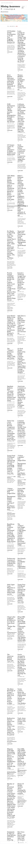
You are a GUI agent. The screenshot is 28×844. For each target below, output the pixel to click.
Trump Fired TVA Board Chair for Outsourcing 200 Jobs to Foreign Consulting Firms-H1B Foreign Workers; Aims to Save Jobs (11, 464)
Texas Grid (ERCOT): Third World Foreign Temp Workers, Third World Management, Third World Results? (22, 239)
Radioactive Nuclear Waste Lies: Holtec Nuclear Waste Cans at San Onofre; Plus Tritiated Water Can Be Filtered (11, 726)
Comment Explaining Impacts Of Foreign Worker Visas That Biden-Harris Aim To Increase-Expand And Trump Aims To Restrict (22, 428)
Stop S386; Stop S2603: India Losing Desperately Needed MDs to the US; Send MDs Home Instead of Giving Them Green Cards (22, 757)
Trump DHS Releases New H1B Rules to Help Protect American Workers (22, 493)
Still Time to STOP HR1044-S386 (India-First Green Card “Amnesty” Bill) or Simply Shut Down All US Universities (22, 324)
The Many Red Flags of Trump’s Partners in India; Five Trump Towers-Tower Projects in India (11, 696)
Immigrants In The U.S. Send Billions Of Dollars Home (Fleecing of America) (11, 836)
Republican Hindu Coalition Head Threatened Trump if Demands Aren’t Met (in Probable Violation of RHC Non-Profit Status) (11, 532)
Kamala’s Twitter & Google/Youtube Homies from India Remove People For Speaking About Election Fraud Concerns (22, 281)
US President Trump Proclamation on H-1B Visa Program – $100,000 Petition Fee (11, 36)
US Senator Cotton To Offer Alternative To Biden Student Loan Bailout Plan (11, 149)
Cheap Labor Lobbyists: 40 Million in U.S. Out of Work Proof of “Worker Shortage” (11, 622)
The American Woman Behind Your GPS (10, 658)
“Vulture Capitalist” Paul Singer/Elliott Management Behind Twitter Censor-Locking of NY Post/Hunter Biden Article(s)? (22, 466)
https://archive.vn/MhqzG (22, 482)
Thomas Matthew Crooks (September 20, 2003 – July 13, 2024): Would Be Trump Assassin (22, 82)
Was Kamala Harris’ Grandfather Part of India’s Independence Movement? (22, 564)
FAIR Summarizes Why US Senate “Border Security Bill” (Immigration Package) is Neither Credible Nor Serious (11, 112)
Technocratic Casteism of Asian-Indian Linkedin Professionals (11, 562)
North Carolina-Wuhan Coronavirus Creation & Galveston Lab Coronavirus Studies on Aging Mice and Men (21, 153)
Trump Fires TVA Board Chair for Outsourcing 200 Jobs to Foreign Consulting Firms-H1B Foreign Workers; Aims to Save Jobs (21, 593)
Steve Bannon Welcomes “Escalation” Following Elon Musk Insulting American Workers (11, 81)
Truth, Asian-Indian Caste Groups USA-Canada (22, 720)
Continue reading (9, 52)
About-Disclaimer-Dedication (7, 2)
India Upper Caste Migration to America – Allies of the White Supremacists (11, 589)
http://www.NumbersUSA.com (11, 632)
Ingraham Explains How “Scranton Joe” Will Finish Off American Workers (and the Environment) (11, 393)
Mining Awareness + (10, 7)
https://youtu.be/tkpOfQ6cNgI (11, 741)
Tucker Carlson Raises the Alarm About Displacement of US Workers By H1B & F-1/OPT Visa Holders (22, 696)
